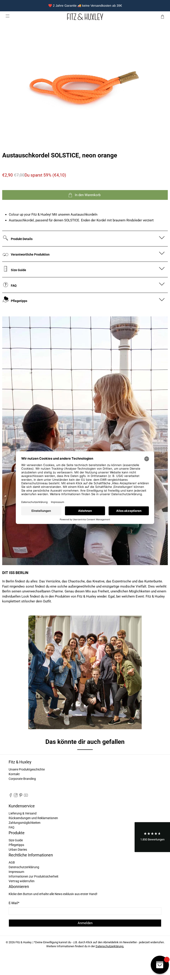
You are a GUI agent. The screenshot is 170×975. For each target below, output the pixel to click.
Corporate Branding (22, 778)
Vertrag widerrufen (22, 881)
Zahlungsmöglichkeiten (25, 822)
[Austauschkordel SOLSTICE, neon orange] (85, 81)
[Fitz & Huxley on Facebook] (11, 796)
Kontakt (14, 774)
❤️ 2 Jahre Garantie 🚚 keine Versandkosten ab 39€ (85, 5)
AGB (12, 862)
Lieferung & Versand (23, 813)
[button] (152, 837)
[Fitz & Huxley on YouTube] (26, 796)
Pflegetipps (16, 845)
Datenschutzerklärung (24, 867)
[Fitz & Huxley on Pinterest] (21, 796)
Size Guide (16, 840)
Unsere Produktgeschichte (27, 769)
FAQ (11, 827)
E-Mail (14, 903)
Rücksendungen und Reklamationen (33, 818)
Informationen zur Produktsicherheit (33, 876)
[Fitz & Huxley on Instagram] (16, 796)
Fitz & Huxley (23, 942)
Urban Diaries (18, 849)
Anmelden (85, 923)
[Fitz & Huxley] (85, 16)
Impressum (16, 872)
